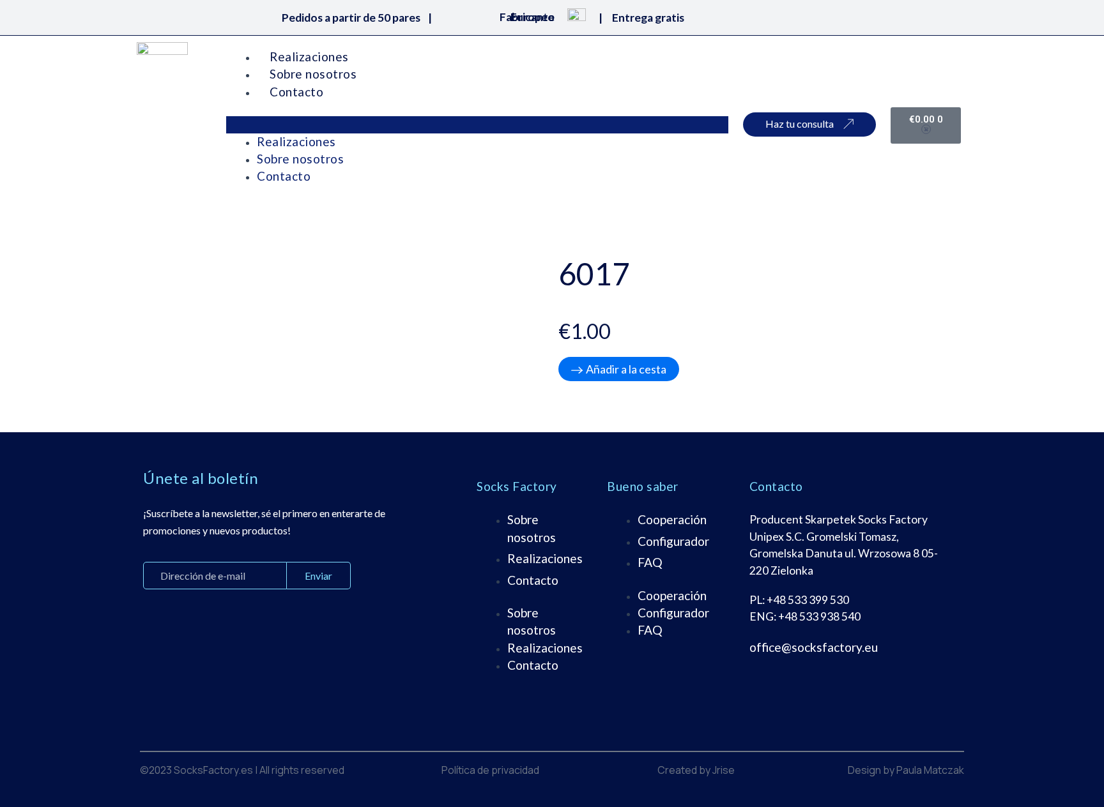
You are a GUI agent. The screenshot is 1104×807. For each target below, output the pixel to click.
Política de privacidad (490, 770)
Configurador (673, 541)
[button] (477, 124)
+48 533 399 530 (808, 600)
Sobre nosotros (313, 73)
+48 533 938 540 (819, 616)
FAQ (650, 562)
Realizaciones (309, 56)
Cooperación (672, 519)
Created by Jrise (696, 770)
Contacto (296, 91)
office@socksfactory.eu (813, 647)
